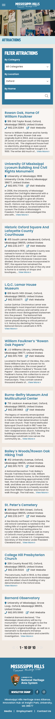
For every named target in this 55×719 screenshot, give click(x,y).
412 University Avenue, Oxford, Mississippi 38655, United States (24, 461)
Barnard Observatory (22, 598)
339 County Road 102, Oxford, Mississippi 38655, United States (24, 565)
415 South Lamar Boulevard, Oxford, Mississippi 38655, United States (27, 241)
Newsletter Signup (20, 692)
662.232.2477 (15, 246)
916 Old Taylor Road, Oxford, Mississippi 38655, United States (24, 123)
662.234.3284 (15, 128)
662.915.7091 (15, 356)
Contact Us (44, 711)
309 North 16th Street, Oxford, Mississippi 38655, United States (24, 511)
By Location (12, 74)
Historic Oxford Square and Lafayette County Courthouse (27, 231)
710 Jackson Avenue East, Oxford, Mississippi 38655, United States (26, 405)
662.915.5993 (15, 613)
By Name (10, 89)
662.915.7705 (15, 186)
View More (42, 152)
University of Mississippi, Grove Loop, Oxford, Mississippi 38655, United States (24, 606)
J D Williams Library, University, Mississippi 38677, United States (24, 351)
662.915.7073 (15, 466)
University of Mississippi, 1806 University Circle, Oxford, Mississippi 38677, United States (26, 179)
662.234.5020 (15, 570)
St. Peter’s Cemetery (21, 505)
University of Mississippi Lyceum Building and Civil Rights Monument (26, 168)
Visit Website (37, 128)
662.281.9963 (15, 410)
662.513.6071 (14, 300)
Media (8, 711)
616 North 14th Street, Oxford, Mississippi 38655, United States (24, 295)
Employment (24, 711)
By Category (12, 60)
